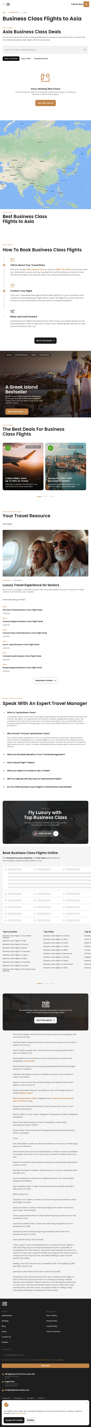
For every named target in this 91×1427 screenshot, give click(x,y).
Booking (5, 1321)
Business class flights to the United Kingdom (17, 937)
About (4, 1332)
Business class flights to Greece (16, 966)
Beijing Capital (26, 1093)
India (32, 1061)
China (26, 1061)
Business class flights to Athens (56, 957)
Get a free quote (44, 340)
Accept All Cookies (14, 1420)
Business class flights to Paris (55, 939)
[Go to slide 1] (39, 496)
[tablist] (45, 59)
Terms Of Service (53, 1332)
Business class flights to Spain (15, 948)
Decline (30, 1420)
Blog (3, 1326)
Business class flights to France (15, 944)
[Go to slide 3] (51, 496)
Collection (7, 580)
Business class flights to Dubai (56, 961)
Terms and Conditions (42, 1360)
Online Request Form (35, 269)
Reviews (5, 1342)
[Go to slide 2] (45, 496)
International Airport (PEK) (25, 1098)
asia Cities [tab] (26, 58)
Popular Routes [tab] (41, 58)
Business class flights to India (15, 959)
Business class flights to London (56, 936)
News (5, 607)
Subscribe (45, 1365)
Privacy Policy (51, 1321)
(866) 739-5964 (63, 269)
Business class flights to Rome (56, 943)
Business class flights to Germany (16, 951)
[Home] (4, 12)
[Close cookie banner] (87, 1403)
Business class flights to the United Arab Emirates (19, 970)
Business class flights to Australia (16, 962)
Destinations (7, 1316)
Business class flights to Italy (14, 941)
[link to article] (45, 587)
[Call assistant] (86, 4)
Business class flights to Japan (15, 955)
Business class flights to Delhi (55, 968)
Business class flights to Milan (56, 950)
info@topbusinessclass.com (17, 1390)
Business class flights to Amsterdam (58, 964)
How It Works (51, 1316)
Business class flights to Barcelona (58, 954)
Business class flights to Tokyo (56, 946)
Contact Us (6, 1337)
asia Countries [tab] (11, 58)
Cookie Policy (51, 1326)
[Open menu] (3, 4)
